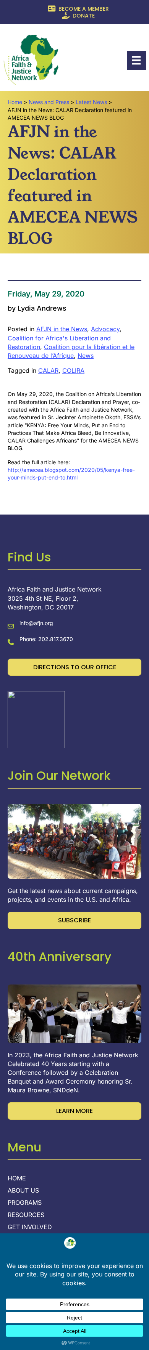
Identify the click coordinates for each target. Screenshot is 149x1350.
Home (17, 1178)
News (86, 355)
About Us (23, 1190)
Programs (25, 1202)
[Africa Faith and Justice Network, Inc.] (36, 719)
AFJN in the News (61, 329)
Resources (26, 1215)
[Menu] (136, 60)
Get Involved (30, 1227)
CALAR (48, 370)
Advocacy (105, 329)
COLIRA (73, 370)
